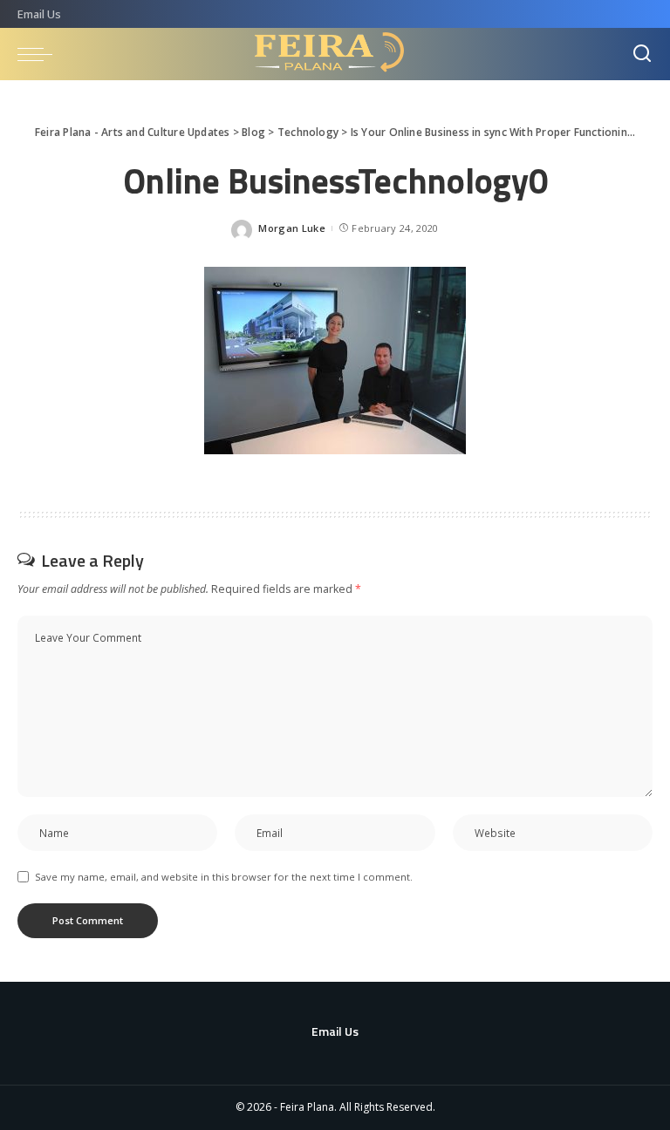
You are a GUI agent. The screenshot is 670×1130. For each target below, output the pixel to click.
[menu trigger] (39, 54)
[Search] (642, 54)
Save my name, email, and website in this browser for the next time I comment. (224, 876)
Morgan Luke (291, 228)
